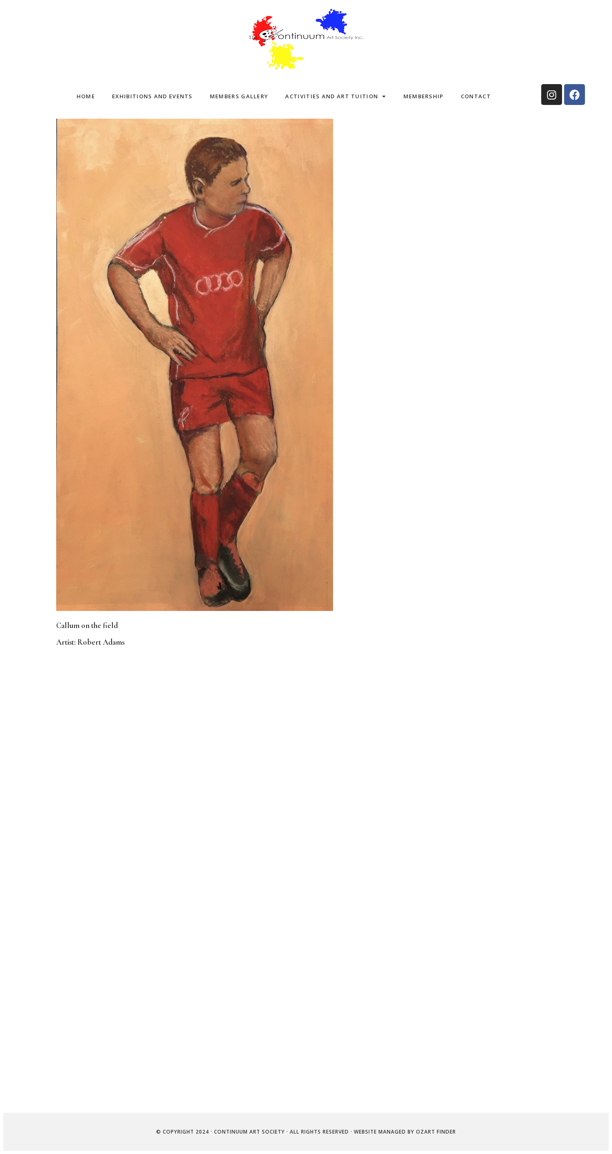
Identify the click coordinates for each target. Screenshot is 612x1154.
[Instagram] (551, 94)
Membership (423, 96)
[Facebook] (574, 94)
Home (86, 96)
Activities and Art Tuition (331, 96)
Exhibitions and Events (152, 96)
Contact (476, 96)
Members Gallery (239, 96)
